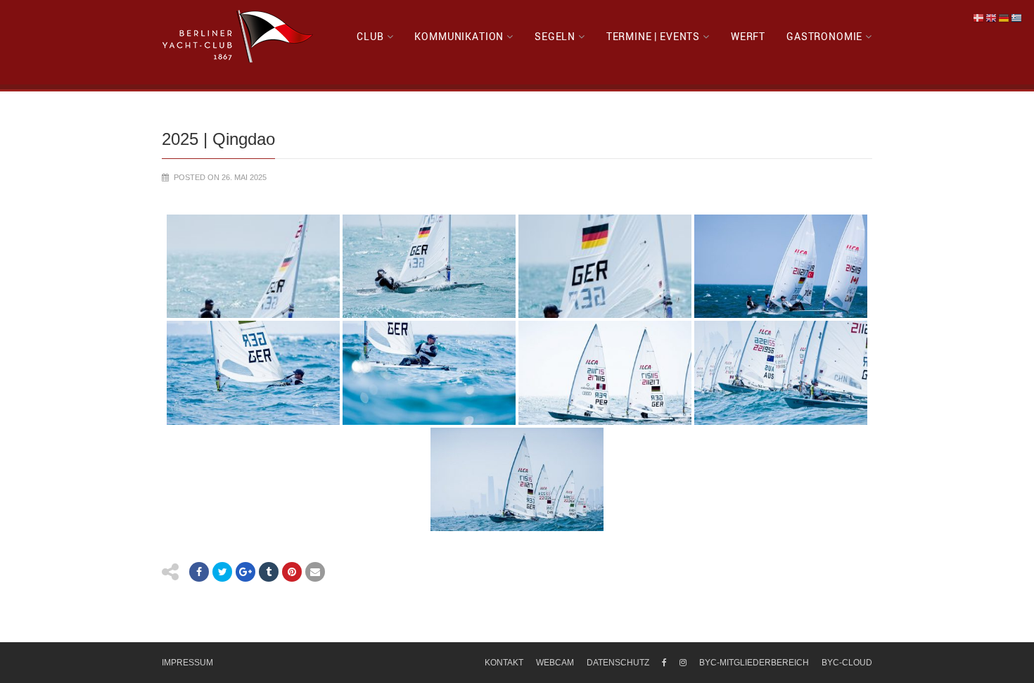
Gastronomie (824, 36)
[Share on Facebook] (199, 572)
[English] (991, 17)
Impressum (187, 663)
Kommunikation (459, 36)
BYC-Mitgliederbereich (754, 663)
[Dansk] (979, 17)
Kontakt (504, 663)
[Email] (315, 572)
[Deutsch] (1004, 17)
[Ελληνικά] (1017, 17)
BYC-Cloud (847, 663)
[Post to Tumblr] (269, 572)
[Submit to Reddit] (292, 572)
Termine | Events (653, 36)
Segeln (555, 36)
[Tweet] (222, 572)
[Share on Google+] (245, 572)
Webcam (555, 663)
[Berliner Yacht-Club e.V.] (238, 36)
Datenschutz (618, 663)
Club (370, 36)
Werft (748, 36)
